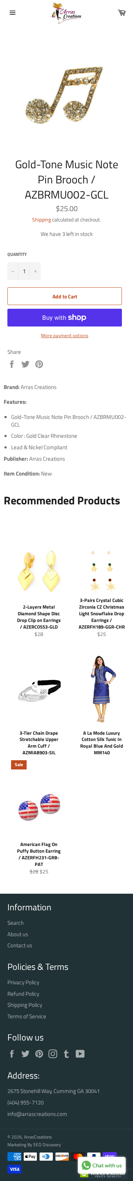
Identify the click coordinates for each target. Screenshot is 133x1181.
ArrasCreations (38, 1136)
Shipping (41, 219)
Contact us (19, 945)
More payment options (64, 335)
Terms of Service (26, 1016)
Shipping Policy (24, 1005)
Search (15, 922)
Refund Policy (23, 993)
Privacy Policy (23, 982)
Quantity (17, 254)
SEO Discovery (47, 1144)
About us (17, 934)
